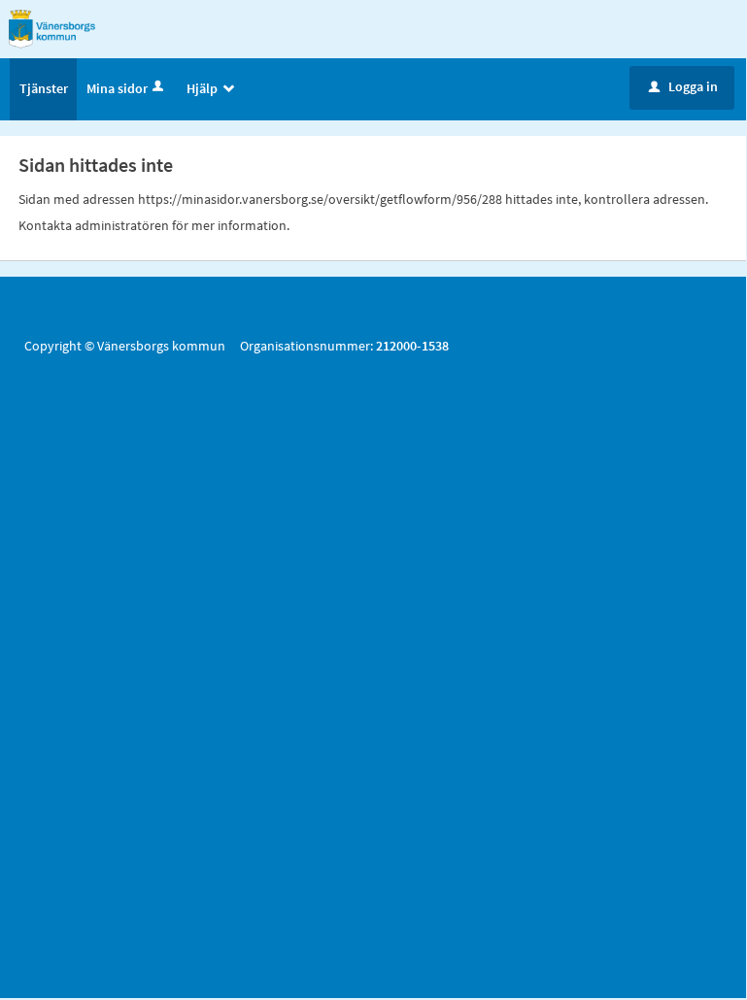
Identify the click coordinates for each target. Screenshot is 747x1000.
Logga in (683, 86)
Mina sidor (117, 88)
